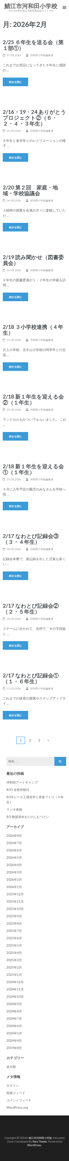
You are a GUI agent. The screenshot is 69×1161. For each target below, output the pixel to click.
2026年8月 (14, 835)
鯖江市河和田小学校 (30, 6)
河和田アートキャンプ (22, 782)
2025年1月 (14, 975)
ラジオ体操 (14, 809)
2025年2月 (14, 967)
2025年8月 (14, 923)
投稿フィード (15, 1093)
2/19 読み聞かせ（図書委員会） (33, 260)
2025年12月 (15, 894)
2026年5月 (14, 857)
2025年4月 (14, 953)
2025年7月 (14, 931)
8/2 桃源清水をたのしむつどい (27, 817)
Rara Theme (40, 1141)
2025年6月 (14, 938)
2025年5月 (14, 945)
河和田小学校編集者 (41, 55)
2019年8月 (14, 1048)
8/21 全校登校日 (17, 790)
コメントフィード (18, 1100)
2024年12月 (15, 982)
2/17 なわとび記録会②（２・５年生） (31, 608)
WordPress (34, 1145)
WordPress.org (17, 1107)
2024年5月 (14, 1033)
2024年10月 (15, 997)
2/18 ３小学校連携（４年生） (33, 330)
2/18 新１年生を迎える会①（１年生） (33, 469)
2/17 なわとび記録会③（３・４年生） (31, 539)
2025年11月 (15, 901)
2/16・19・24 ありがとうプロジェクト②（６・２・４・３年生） (34, 118)
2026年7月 (14, 843)
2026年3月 (14, 872)
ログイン (12, 1085)
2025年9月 (14, 916)
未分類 (11, 1067)
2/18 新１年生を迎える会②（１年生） (33, 399)
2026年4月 (14, 865)
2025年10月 (15, 909)
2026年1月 (14, 887)
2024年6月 (14, 1026)
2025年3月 (14, 960)
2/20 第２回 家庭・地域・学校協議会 (30, 190)
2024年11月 (15, 989)
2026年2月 (14, 879)
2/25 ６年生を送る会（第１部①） (33, 45)
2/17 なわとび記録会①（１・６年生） (31, 678)
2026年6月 (14, 850)
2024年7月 (14, 1018)
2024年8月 (14, 1011)
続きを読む (15, 81)
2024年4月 (14, 1040)
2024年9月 (14, 1004)
